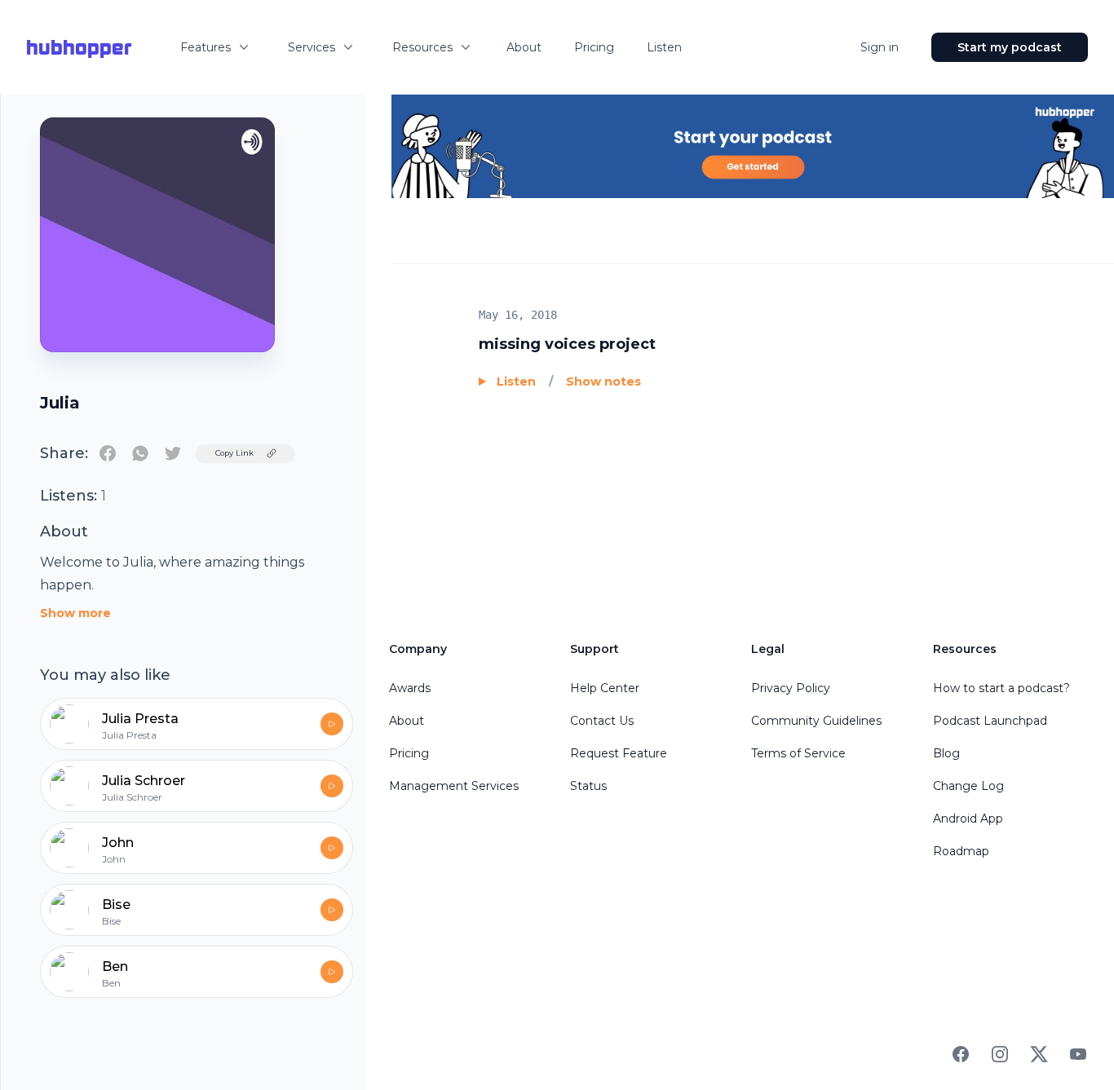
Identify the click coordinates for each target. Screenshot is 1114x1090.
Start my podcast (1009, 47)
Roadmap (961, 851)
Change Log (968, 786)
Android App (968, 818)
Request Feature (618, 753)
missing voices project (567, 344)
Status (588, 786)
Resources (422, 47)
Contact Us (602, 720)
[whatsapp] (140, 453)
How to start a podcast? (1001, 688)
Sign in (879, 47)
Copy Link (234, 452)
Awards (410, 688)
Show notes (603, 381)
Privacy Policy (790, 688)
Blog (946, 753)
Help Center (604, 688)
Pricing (594, 47)
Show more (75, 613)
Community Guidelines (816, 720)
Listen (664, 47)
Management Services (454, 786)
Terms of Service (798, 753)
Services (311, 47)
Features (205, 47)
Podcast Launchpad (990, 720)
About (524, 47)
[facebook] (107, 453)
